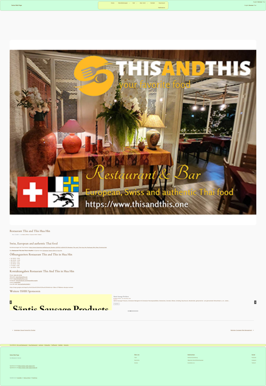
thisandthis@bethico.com (20, 278)
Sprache (66, 345)
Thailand (39, 234)
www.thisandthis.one (21, 277)
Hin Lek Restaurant (22, 345)
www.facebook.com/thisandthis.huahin (27, 280)
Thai (255, 5)
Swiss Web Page (16, 5)
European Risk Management (123, 297)
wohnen (41, 345)
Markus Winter (25, 234)
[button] (11, 302)
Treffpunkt (54, 345)
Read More (116, 303)
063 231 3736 (18, 275)
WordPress (34, 377)
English (246, 5)
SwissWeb (19, 377)
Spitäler (60, 345)
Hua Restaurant (33, 345)
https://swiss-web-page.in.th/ (26, 366)
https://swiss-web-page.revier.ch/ (27, 367)
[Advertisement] (133, 21)
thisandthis (17, 282)
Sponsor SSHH (33, 234)
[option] (133, 302)
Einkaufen (47, 345)
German (251, 5)
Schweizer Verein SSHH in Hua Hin (52, 250)
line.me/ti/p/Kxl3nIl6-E (24, 284)
